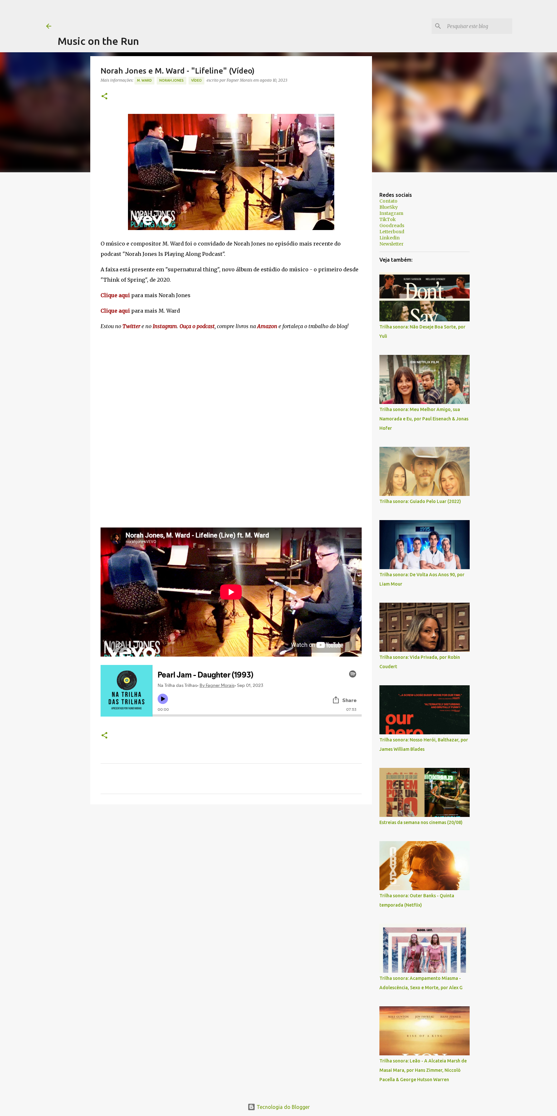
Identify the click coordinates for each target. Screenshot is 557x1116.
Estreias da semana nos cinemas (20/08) (421, 822)
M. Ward (144, 80)
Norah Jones (171, 80)
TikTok (387, 219)
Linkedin (389, 238)
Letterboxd (391, 232)
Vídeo (196, 80)
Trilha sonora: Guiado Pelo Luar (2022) (420, 501)
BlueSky (388, 207)
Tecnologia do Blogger (282, 1107)
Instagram (391, 213)
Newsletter (391, 244)
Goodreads (391, 225)
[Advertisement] (175, 14)
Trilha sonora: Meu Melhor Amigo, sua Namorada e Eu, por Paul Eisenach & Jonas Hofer (423, 419)
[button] (104, 96)
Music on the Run (98, 41)
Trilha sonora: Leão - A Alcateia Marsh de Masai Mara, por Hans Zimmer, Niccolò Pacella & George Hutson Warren (423, 1070)
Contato (388, 201)
